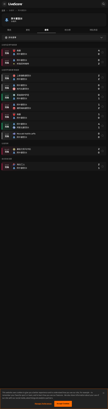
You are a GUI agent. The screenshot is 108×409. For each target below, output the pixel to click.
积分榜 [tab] (68, 30)
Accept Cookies (63, 404)
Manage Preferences (43, 404)
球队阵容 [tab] (94, 30)
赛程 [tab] (28, 30)
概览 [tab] (9, 30)
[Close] (103, 393)
